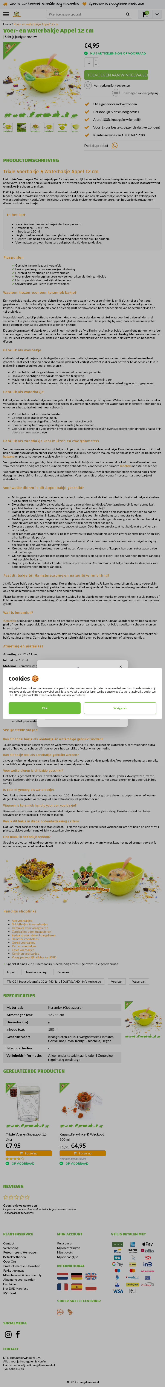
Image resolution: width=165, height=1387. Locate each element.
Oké (44, 708)
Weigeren (120, 708)
